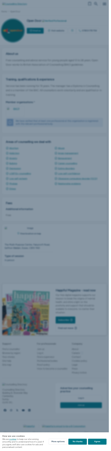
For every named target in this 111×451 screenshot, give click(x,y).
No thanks (78, 441)
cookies (12, 439)
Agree (97, 441)
